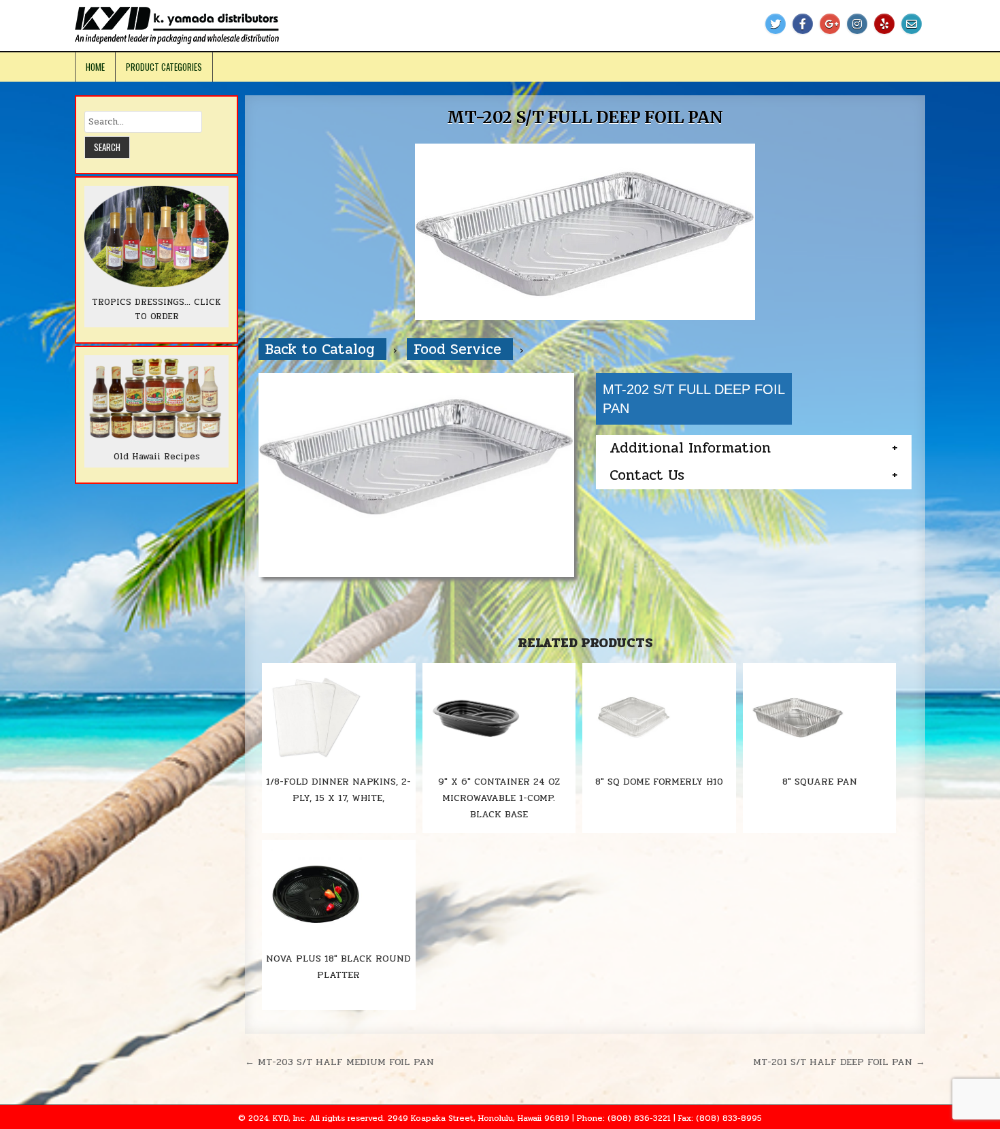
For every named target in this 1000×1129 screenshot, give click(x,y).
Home (95, 66)
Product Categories (164, 66)
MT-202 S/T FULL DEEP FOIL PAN (584, 117)
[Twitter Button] (775, 24)
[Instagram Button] (857, 24)
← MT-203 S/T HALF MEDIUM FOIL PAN (339, 1061)
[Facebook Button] (803, 24)
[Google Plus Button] (830, 24)
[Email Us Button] (911, 24)
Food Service (460, 349)
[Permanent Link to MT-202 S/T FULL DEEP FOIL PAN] (585, 232)
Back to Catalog (322, 349)
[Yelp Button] (884, 24)
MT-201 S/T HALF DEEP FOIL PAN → (839, 1061)
